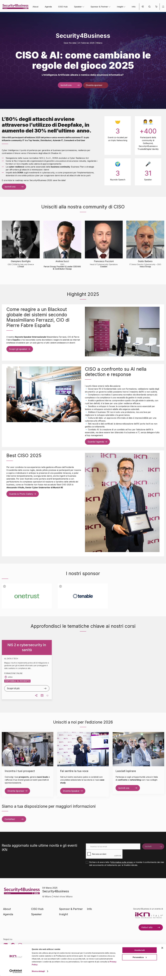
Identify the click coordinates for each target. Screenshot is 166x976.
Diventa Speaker (71, 791)
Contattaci (9, 819)
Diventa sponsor (94, 85)
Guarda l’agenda (96, 441)
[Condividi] (36, 695)
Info (133, 6)
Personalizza (138, 957)
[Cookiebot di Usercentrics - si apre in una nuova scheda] (15, 971)
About (35, 6)
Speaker (78, 6)
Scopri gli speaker (18, 349)
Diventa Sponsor (15, 791)
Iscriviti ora (66, 85)
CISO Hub (63, 6)
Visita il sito (147, 927)
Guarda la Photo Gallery (21, 494)
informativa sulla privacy (122, 862)
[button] (156, 6)
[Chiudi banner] (162, 948)
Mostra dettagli (38, 971)
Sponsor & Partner (99, 6)
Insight (120, 6)
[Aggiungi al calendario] (42, 695)
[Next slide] (162, 60)
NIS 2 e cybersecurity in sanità (27, 647)
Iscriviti (148, 846)
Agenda (48, 6)
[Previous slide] (3, 60)
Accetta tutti (139, 950)
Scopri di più (13, 688)
